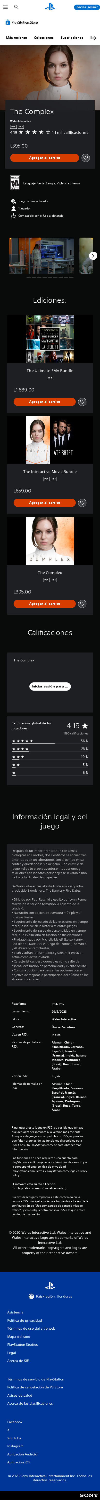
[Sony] (89, 1499)
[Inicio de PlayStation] (50, 7)
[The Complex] (41, 255)
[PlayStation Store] (22, 22)
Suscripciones (72, 37)
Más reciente (16, 37)
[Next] (93, 256)
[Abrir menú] (5, 7)
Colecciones (44, 37)
